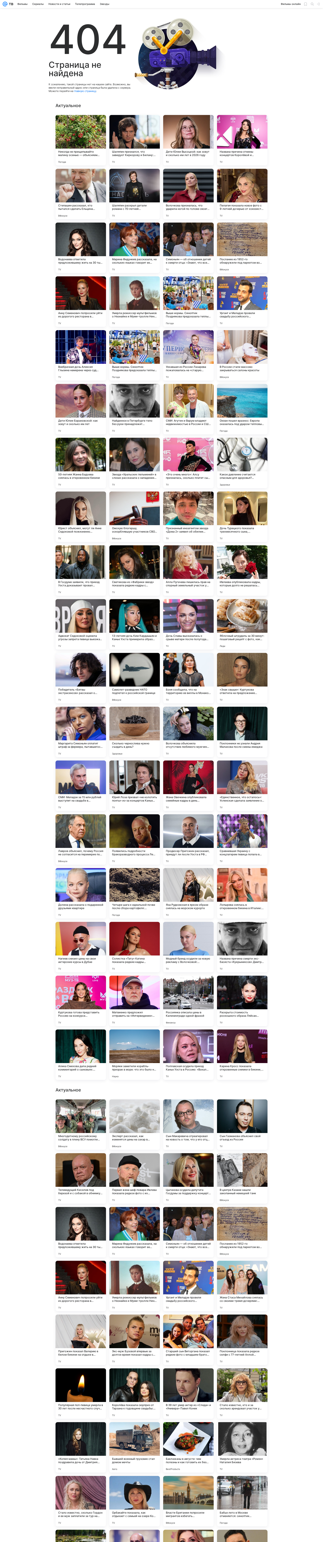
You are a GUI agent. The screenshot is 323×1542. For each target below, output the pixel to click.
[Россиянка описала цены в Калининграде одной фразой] (188, 1001)
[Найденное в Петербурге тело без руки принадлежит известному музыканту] (134, 409)
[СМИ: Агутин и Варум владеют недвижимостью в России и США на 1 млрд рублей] (188, 409)
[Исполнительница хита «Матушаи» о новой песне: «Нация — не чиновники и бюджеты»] (188, 1162)
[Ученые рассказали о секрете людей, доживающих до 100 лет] (242, 1108)
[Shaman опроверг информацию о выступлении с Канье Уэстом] (134, 1270)
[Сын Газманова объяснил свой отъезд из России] (242, 1447)
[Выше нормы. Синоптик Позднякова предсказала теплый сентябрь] (188, 301)
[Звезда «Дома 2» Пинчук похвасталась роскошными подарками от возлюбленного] (242, 1216)
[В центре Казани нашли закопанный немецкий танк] (242, 1501)
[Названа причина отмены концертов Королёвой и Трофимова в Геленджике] (242, 140)
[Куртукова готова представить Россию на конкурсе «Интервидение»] (81, 1001)
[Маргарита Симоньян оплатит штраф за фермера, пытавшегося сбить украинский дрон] (81, 732)
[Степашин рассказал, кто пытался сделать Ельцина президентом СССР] (81, 194)
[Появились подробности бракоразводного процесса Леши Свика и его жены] (134, 839)
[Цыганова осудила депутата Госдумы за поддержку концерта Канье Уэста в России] (188, 1501)
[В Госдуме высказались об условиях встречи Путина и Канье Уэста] (134, 1216)
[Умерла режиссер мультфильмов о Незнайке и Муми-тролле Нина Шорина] (134, 301)
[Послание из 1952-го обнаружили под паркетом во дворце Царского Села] (242, 248)
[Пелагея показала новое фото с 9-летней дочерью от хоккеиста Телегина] (242, 194)
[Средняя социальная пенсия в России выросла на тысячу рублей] (81, 1323)
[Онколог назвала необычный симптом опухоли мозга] (81, 1270)
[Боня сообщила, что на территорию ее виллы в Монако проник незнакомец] (188, 678)
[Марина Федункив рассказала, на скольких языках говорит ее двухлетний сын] (134, 248)
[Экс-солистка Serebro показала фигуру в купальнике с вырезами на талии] (188, 1270)
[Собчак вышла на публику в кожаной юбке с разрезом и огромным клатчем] (188, 1377)
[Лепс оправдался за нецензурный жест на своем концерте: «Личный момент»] (81, 1162)
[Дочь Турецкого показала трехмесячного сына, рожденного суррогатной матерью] (242, 517)
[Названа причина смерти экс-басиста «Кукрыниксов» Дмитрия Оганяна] (242, 947)
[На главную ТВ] (10, 4)
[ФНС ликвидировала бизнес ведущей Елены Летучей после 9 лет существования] (242, 1377)
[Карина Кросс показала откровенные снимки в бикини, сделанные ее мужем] (242, 1054)
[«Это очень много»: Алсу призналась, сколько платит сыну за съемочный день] (188, 463)
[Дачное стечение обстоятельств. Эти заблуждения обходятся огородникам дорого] (188, 1108)
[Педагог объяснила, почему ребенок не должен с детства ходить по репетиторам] (242, 1162)
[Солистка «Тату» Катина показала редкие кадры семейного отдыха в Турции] (134, 947)
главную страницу (85, 91)
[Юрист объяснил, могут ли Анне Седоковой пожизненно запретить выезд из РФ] (81, 517)
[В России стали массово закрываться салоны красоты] (242, 355)
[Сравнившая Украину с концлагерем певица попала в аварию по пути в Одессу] (242, 839)
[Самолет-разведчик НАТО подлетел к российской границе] (134, 678)
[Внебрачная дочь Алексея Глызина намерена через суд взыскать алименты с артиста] (81, 355)
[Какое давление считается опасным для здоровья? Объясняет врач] (242, 463)
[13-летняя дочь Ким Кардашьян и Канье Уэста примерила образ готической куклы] (134, 624)
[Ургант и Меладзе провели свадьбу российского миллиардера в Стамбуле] (242, 301)
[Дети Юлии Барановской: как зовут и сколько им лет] (81, 409)
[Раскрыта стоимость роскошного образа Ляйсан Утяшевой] (242, 1001)
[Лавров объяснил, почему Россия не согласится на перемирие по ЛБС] (81, 839)
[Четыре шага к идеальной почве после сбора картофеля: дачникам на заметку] (134, 893)
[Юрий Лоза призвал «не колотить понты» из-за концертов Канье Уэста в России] (134, 785)
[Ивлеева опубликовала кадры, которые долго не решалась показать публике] (242, 570)
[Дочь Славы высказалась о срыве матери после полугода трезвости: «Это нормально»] (188, 624)
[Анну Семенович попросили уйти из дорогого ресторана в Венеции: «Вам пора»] (81, 301)
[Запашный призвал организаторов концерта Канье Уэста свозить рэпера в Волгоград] (242, 1270)
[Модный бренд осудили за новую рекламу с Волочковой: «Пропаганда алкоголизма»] (188, 947)
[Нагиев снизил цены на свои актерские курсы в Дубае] (81, 947)
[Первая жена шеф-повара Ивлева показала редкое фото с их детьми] (134, 1501)
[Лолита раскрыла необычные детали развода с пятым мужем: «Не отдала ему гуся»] (134, 1108)
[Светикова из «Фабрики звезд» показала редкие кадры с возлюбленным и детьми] (134, 570)
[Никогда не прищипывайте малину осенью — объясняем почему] (81, 140)
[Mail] (5, 4)
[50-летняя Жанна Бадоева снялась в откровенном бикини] (81, 463)
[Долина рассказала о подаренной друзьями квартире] (81, 893)
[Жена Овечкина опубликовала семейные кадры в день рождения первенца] (188, 785)
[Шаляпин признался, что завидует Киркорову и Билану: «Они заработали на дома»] (134, 140)
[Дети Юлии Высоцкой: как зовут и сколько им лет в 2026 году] (188, 140)
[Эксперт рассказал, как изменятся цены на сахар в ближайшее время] (134, 1447)
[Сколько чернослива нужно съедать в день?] (134, 732)
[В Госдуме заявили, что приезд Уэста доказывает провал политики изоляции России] (81, 570)
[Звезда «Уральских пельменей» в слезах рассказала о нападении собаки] (134, 463)
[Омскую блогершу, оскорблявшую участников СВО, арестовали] (134, 517)
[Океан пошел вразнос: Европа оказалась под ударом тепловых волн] (242, 409)
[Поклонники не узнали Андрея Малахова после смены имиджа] (242, 732)
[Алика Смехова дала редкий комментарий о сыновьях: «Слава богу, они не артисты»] (81, 1054)
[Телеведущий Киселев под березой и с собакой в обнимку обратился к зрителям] (81, 1501)
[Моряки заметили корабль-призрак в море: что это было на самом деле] (134, 1054)
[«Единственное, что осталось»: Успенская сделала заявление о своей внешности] (242, 785)
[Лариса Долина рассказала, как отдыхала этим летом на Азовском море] (188, 1216)
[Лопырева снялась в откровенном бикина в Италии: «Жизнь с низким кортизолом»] (242, 893)
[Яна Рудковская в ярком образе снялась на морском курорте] (188, 893)
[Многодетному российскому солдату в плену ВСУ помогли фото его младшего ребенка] (81, 1447)
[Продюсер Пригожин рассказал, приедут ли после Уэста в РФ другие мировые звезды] (188, 839)
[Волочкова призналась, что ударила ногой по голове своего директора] (188, 194)
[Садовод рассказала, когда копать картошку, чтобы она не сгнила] (81, 1377)
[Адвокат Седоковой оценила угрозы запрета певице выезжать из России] (81, 624)
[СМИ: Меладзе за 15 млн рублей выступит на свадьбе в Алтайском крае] (81, 785)
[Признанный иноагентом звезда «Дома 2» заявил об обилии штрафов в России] (188, 517)
